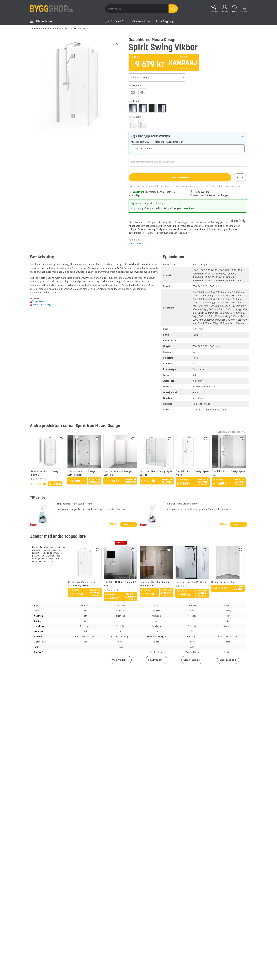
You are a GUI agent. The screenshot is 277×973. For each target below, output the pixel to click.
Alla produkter (44, 21)
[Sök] (173, 8)
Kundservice (214, 11)
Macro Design (136, 243)
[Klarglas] (142, 124)
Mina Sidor (224, 11)
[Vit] (162, 108)
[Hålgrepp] (133, 92)
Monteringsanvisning (41, 304)
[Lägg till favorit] (117, 43)
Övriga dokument (39, 301)
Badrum (36, 28)
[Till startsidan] (51, 8)
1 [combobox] (239, 177)
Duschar (67, 28)
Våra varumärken (141, 21)
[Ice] (133, 124)
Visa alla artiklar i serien (230, 431)
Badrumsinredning (51, 28)
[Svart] (152, 108)
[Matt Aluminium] (142, 108)
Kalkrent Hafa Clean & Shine (182, 503)
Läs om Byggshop (164, 21)
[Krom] (133, 108)
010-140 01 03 (116, 21)
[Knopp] (142, 92)
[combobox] (157, 77)
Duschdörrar (80, 28)
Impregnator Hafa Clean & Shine (74, 503)
